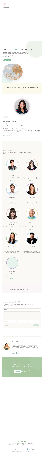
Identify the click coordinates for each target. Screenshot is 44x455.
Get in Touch (7, 60)
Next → (36, 325)
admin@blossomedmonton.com (33, 352)
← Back (6, 325)
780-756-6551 (16, 353)
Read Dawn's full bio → (7, 135)
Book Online (26, 371)
